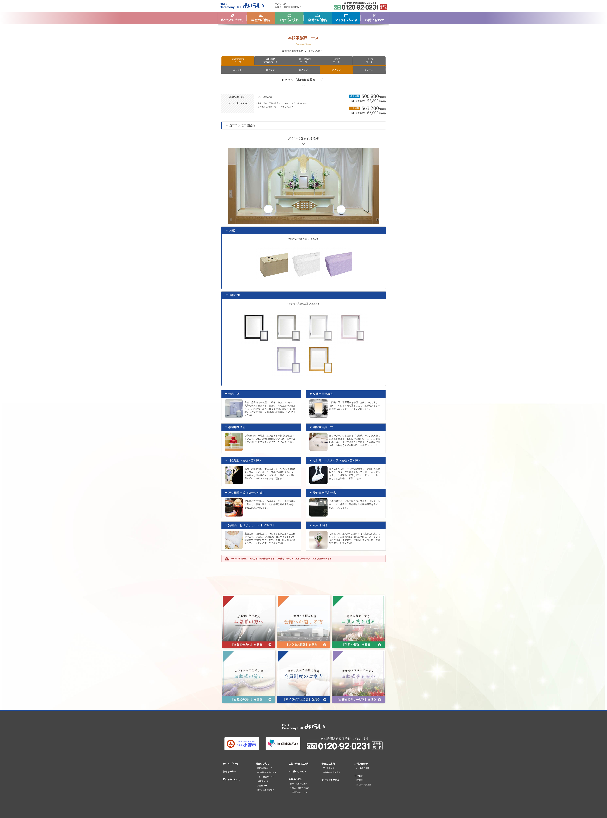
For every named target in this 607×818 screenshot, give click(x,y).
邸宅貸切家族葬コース (266, 772)
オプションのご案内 (265, 790)
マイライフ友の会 (330, 780)
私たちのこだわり (232, 779)
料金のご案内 (262, 764)
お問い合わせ (361, 764)
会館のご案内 (328, 764)
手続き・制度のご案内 (299, 788)
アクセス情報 (328, 768)
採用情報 (360, 780)
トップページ (232, 764)
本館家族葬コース (238, 60)
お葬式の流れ (295, 779)
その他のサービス (297, 771)
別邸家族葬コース (271, 60)
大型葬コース (369, 60)
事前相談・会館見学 (331, 772)
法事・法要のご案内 (298, 784)
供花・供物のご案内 (299, 764)
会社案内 (358, 776)
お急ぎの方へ (229, 771)
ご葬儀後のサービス (298, 792)
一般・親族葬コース (303, 60)
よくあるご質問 (362, 768)
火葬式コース (336, 60)
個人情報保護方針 (363, 785)
